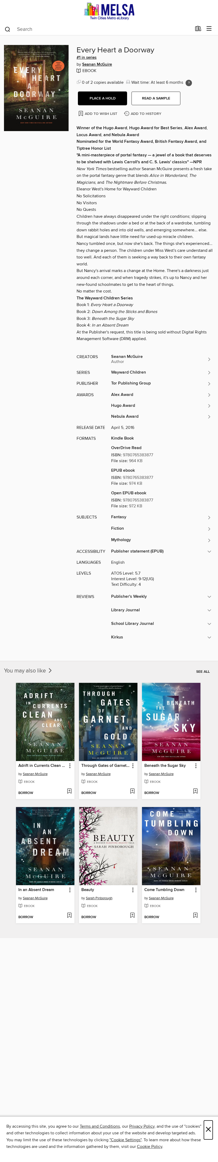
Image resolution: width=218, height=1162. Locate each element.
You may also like (25, 670)
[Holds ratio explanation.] (189, 83)
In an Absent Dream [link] (36, 890)
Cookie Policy (149, 1146)
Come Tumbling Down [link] (164, 890)
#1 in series (87, 57)
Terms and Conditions (100, 1126)
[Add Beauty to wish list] (132, 915)
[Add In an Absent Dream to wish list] (69, 915)
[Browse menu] (209, 28)
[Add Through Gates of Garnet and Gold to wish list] (132, 791)
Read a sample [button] (156, 98)
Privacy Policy (141, 1126)
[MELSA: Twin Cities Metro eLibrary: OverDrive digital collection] (109, 11)
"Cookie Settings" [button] (125, 1140)
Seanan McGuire (97, 64)
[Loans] (198, 29)
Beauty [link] (87, 890)
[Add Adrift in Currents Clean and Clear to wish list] (69, 791)
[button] (102, 98)
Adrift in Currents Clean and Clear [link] (42, 765)
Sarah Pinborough (99, 898)
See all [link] (203, 671)
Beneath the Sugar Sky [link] (165, 765)
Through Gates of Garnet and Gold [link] (105, 765)
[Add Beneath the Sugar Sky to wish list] (195, 791)
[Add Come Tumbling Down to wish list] (195, 915)
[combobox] (98, 29)
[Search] (7, 29)
